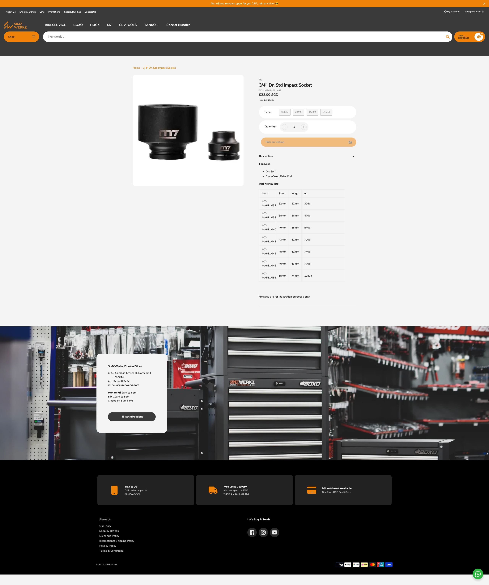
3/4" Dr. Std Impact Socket (159, 68)
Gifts (42, 11)
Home (136, 68)
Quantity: (270, 126)
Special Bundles (72, 11)
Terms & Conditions (111, 551)
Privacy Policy (107, 546)
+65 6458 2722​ (120, 381)
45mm (312, 112)
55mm (326, 112)
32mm (284, 112)
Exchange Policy (109, 536)
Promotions (54, 11)
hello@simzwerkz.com (125, 385)
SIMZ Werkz (111, 564)
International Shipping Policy (116, 541)
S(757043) (118, 377)
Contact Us (90, 11)
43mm (298, 112)
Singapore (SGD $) (474, 11)
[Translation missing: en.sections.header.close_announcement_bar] (484, 4)
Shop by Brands (27, 11)
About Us (11, 11)
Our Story (105, 526)
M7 (260, 79)
